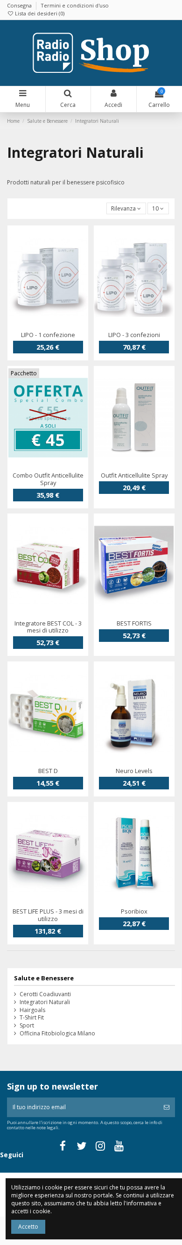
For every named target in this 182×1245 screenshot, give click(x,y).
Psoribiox (134, 911)
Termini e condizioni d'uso (75, 5)
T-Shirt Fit (32, 1017)
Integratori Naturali (45, 1002)
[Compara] (48, 325)
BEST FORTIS (134, 623)
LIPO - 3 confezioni (134, 335)
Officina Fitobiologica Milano (57, 1033)
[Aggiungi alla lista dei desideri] (36, 325)
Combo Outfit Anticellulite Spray (48, 479)
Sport (27, 1025)
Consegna (20, 5)
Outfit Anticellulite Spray (134, 475)
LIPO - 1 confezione (48, 335)
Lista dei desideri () (39, 13)
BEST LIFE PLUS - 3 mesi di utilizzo (48, 915)
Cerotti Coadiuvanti (45, 994)
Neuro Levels (134, 771)
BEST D (48, 771)
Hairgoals (32, 1010)
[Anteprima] (58, 325)
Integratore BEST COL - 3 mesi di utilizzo (48, 627)
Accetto (28, 1227)
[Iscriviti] (166, 1107)
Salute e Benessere (44, 978)
